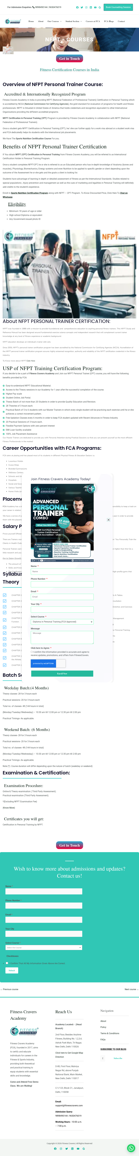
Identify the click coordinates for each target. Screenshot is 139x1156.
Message (35, 628)
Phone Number (38, 579)
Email (34, 591)
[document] (69, 578)
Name (34, 566)
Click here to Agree (40, 648)
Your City (35, 604)
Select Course (38, 616)
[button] (108, 519)
